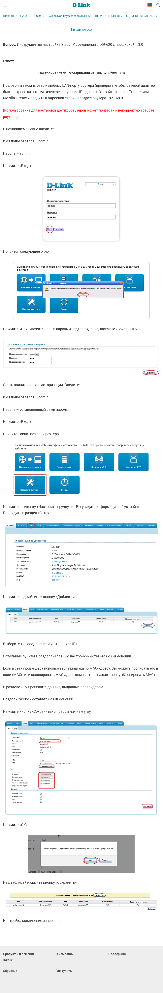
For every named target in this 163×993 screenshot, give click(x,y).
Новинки (8, 959)
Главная (8, 16)
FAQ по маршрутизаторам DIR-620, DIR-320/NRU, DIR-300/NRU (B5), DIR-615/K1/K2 (101, 16)
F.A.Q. (24, 16)
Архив (38, 16)
